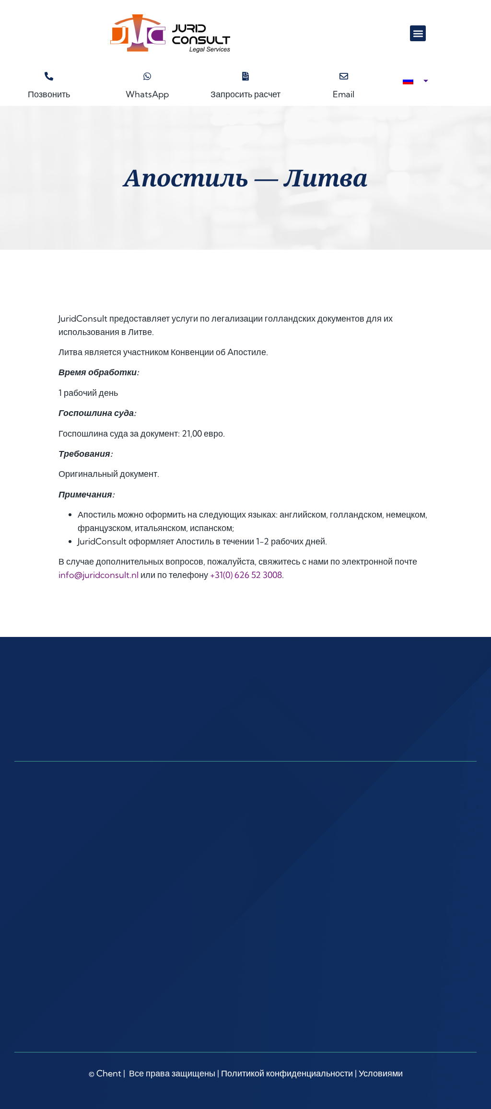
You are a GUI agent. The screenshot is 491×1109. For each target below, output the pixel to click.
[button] (418, 33)
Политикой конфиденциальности (287, 1073)
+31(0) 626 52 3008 (246, 574)
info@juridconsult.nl (98, 574)
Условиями (381, 1073)
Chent (108, 1073)
